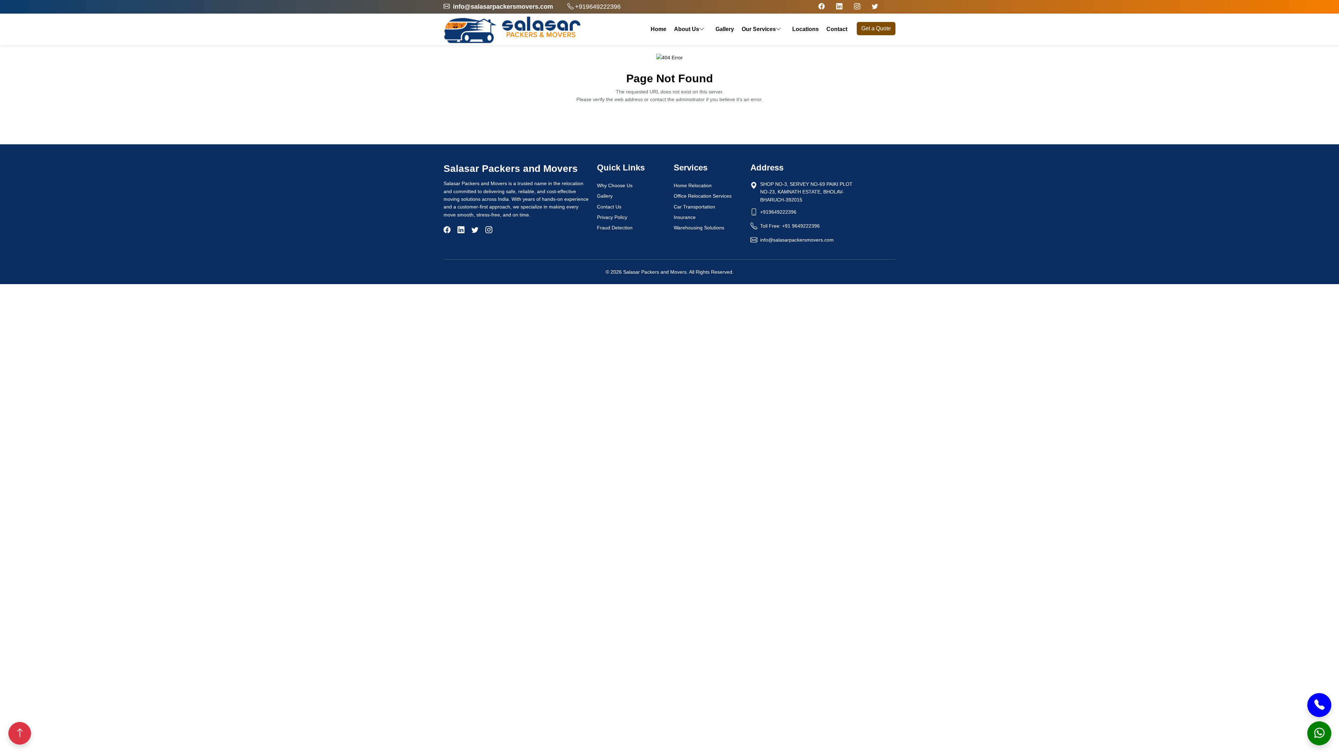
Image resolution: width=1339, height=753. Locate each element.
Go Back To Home (666, 121)
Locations (805, 29)
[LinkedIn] (460, 230)
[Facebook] (447, 230)
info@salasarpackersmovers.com (797, 240)
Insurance (685, 217)
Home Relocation (693, 185)
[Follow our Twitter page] (875, 6)
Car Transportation (694, 207)
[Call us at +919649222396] (1319, 705)
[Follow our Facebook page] (821, 6)
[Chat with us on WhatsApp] (1319, 733)
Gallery (725, 29)
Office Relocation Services (703, 196)
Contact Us (609, 207)
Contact (836, 29)
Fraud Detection (615, 227)
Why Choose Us (615, 185)
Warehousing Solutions (699, 227)
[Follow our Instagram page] (857, 6)
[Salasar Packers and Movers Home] (513, 29)
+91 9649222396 (801, 226)
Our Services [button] (759, 29)
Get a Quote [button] (876, 28)
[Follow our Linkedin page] (839, 6)
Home (658, 29)
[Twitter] (474, 230)
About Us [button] (686, 29)
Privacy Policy (612, 217)
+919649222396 (598, 6)
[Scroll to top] (19, 733)
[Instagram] (488, 230)
